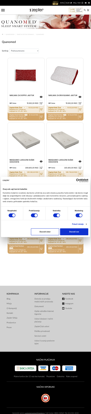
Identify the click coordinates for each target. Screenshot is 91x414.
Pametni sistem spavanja (25, 34)
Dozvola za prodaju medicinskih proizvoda (43, 300)
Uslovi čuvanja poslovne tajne (44, 342)
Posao (9, 327)
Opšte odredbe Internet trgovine (44, 312)
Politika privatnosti (42, 331)
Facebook (69, 299)
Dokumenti (39, 306)
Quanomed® (10, 34)
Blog (8, 299)
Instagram (69, 304)
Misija (9, 304)
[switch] (34, 215)
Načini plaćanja (45, 360)
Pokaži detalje (78, 224)
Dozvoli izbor (45, 232)
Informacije (41, 294)
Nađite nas (68, 294)
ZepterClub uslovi (41, 326)
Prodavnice (11, 323)
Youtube (68, 308)
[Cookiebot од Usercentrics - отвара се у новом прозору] (78, 180)
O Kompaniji (12, 308)
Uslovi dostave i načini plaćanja (43, 320)
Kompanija (13, 294)
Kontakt (10, 313)
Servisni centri (40, 336)
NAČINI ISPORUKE (45, 387)
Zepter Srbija (12, 318)
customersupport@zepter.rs (35, 413)
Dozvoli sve (74, 232)
